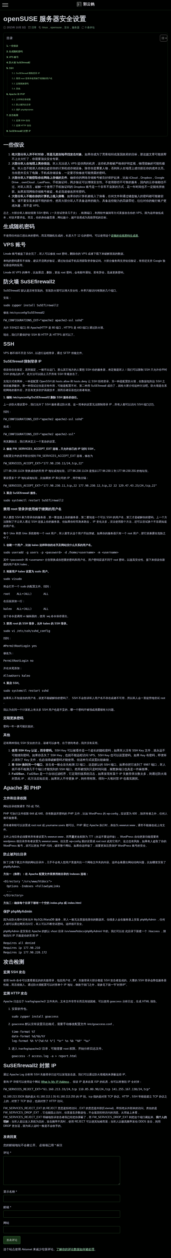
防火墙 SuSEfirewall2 (19, 62)
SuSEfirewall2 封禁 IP (20, 131)
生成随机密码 (16, 51)
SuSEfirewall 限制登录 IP (28, 73)
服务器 (75, 27)
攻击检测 (13, 115)
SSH (11, 68)
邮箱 (7, 1207)
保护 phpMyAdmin (24, 109)
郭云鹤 (88, 4)
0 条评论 (90, 27)
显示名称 (10, 1191)
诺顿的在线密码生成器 (124, 235)
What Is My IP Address (55, 1081)
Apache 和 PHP (17, 94)
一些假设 (13, 46)
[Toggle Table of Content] (162, 38)
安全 (66, 27)
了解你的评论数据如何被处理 (75, 1249)
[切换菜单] (5, 5)
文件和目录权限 (23, 99)
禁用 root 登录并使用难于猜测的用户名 (34, 78)
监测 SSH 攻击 (23, 120)
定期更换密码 (22, 83)
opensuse (56, 27)
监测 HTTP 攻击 (23, 125)
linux (45, 27)
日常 (33, 27)
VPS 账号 (14, 57)
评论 (7, 1152)
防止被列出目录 (23, 104)
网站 (6, 1222)
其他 (18, 88)
